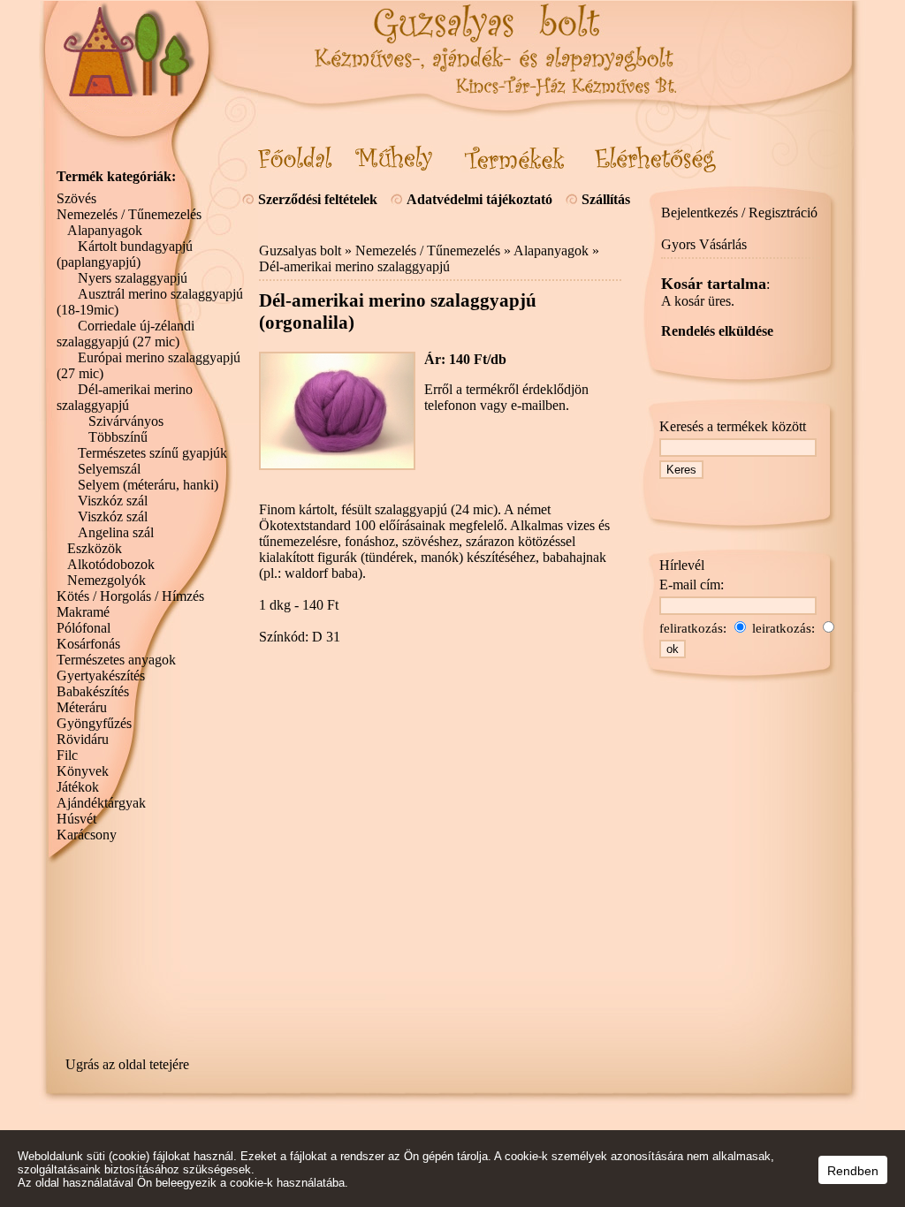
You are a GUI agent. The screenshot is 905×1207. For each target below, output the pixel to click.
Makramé (83, 611)
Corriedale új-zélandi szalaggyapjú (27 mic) (125, 333)
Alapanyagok (551, 250)
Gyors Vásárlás (704, 244)
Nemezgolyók (106, 580)
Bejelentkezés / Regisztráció (739, 212)
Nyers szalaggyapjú (132, 277)
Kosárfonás (88, 643)
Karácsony (87, 834)
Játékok (78, 786)
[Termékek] (514, 158)
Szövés (76, 198)
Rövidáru (83, 739)
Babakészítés (93, 691)
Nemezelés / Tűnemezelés (427, 250)
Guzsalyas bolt (300, 250)
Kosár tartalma (713, 283)
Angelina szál (116, 532)
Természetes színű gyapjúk (152, 452)
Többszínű (118, 436)
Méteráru (82, 707)
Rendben (852, 1171)
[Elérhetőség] (656, 158)
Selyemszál (109, 468)
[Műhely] (394, 158)
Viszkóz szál (113, 500)
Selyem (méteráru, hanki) (148, 484)
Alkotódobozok (111, 564)
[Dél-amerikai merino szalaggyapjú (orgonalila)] (337, 465)
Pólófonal (83, 627)
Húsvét (76, 818)
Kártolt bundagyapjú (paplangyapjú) (125, 254)
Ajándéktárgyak (101, 802)
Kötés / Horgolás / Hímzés (130, 596)
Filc (67, 755)
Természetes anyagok (116, 659)
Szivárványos (126, 421)
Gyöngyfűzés (94, 723)
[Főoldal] (295, 158)
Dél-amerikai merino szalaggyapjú (354, 266)
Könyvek (83, 770)
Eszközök (94, 548)
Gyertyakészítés (101, 675)
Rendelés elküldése (717, 330)
